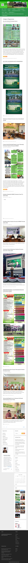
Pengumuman (15, 58)
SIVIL (16, 551)
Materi (9, 246)
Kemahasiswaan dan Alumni (16, 10)
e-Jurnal (23, 10)
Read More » (5, 56)
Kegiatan (7, 141)
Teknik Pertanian (5, 439)
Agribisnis (4, 436)
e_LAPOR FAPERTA (4, 15)
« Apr (16, 484)
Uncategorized (17, 543)
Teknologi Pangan (5, 437)
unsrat (10, 22)
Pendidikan (11, 58)
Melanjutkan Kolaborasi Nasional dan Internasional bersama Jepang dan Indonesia (20, 443)
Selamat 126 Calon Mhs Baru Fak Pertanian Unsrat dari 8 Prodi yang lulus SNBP (20, 453)
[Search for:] (18, 433)
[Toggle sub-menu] (6, 9)
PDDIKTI (16, 548)
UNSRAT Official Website (23, 0)
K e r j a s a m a (4, 10)
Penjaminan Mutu (11, 12)
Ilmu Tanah (4, 434)
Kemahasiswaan (8, 58)
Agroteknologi (5, 442)
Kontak (3, 12)
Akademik (16, 460)
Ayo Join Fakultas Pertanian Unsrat (10, 21)
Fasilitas (9, 10)
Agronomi (4, 433)
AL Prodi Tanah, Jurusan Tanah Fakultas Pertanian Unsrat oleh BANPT (19, 446)
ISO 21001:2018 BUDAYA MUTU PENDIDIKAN (13, 61)
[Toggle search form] (25, 15)
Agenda (6, 12)
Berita (4, 58)
